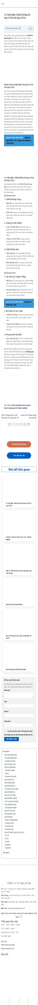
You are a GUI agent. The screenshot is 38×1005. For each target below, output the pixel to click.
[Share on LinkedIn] (28, 424)
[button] (29, 29)
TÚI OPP (7, 842)
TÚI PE (7, 839)
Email (6, 711)
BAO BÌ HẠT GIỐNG (10, 795)
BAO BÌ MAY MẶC (10, 783)
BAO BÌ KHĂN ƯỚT (10, 786)
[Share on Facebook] (13, 424)
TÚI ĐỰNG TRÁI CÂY (10, 777)
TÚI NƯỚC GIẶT (9, 829)
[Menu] (3, 3)
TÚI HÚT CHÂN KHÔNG (11, 820)
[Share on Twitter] (17, 424)
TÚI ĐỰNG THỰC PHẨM (11, 789)
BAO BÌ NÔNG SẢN (10, 814)
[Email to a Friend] (21, 424)
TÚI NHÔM (8, 848)
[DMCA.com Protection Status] (17, 992)
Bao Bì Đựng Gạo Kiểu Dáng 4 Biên (16, 669)
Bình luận (7, 690)
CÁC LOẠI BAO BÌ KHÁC (11, 801)
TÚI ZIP (7, 836)
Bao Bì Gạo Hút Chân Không (14, 604)
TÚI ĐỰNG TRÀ (9, 826)
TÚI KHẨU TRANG (10, 770)
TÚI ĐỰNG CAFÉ (9, 823)
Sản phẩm (6, 751)
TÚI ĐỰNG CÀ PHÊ (10, 761)
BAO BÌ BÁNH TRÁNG (11, 798)
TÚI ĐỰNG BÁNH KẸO (11, 758)
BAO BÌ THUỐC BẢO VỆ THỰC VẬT (14, 832)
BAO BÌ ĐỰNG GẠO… (10, 764)
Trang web (7, 721)
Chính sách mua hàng (8, 945)
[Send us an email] (20, 916)
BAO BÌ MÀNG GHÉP (10, 805)
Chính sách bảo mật (7, 949)
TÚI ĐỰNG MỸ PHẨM (11, 808)
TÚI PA (7, 773)
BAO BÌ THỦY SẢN (10, 811)
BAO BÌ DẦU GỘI (9, 780)
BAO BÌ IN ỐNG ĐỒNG (11, 755)
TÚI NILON (8, 845)
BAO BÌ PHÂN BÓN (10, 767)
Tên (5, 702)
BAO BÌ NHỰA (9, 817)
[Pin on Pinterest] (24, 424)
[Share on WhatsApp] (9, 424)
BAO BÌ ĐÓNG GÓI (10, 792)
